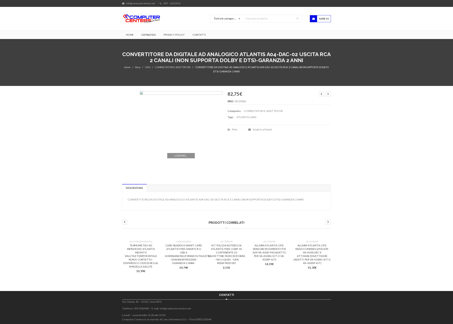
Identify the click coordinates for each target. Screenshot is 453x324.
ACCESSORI (226, 241)
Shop (138, 67)
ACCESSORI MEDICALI (141, 241)
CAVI (147, 67)
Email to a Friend (262, 129)
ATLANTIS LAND (246, 117)
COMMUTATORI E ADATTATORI (173, 67)
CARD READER (183, 241)
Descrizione (134, 187)
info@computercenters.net (175, 308)
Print (234, 129)
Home (127, 67)
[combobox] (226, 18)
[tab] (134, 188)
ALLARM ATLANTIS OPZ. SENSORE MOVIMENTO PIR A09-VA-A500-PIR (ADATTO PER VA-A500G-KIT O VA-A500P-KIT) (269, 252)
